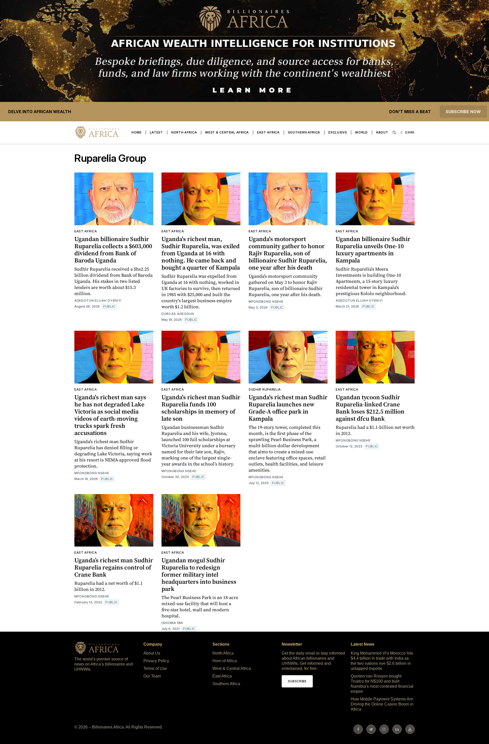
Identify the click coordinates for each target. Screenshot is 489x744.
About (382, 132)
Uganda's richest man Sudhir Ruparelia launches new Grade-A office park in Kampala (288, 408)
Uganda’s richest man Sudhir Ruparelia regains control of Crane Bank (113, 567)
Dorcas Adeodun (177, 314)
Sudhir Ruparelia (265, 389)
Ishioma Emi (172, 623)
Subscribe (297, 681)
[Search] (394, 132)
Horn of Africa (224, 661)
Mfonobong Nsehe (266, 301)
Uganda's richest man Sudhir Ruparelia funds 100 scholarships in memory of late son (200, 408)
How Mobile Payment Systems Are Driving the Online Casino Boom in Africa (382, 704)
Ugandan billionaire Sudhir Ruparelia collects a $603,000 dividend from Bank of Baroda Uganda (113, 249)
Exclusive (337, 132)
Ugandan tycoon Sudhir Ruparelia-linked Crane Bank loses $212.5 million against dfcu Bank (370, 408)
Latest (156, 132)
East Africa (268, 132)
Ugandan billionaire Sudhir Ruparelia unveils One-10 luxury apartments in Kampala (373, 249)
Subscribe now (463, 111)
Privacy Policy (156, 661)
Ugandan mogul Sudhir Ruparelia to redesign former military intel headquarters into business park (198, 574)
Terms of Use (155, 668)
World (361, 132)
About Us (151, 653)
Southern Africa (304, 132)
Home (136, 132)
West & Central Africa (227, 132)
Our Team (152, 676)
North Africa (184, 132)
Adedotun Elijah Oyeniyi (97, 300)
